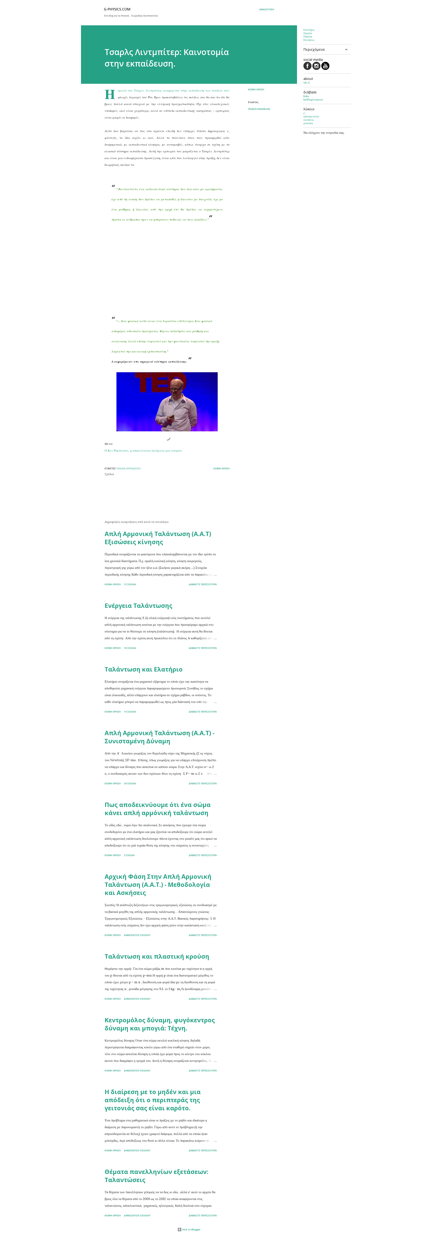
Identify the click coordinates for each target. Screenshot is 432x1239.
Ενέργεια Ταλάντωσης (138, 605)
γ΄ (304, 113)
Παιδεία (307, 36)
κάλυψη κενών (311, 116)
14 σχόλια (130, 711)
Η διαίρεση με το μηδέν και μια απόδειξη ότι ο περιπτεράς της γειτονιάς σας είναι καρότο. (153, 1100)
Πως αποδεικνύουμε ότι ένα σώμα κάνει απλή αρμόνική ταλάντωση (158, 809)
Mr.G (306, 82)
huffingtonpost (313, 99)
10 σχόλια (130, 648)
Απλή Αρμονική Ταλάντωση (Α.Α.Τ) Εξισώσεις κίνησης (158, 538)
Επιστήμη (308, 29)
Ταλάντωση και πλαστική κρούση (157, 956)
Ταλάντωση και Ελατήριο (144, 669)
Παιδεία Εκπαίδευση (259, 108)
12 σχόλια (130, 584)
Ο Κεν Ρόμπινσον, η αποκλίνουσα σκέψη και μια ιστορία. (143, 450)
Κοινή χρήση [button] (256, 89)
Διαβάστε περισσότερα (203, 584)
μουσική (308, 123)
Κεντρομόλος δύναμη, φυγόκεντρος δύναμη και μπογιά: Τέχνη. (160, 1024)
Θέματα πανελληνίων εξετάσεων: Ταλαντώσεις (156, 1176)
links (306, 96)
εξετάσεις (308, 119)
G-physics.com (117, 9)
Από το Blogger (191, 1229)
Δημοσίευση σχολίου (137, 935)
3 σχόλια (129, 855)
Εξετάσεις (308, 40)
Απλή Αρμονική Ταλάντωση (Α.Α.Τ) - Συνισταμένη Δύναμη (159, 737)
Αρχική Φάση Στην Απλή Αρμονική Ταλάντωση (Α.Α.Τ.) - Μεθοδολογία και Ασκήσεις (158, 884)
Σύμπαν (307, 33)
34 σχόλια (130, 783)
